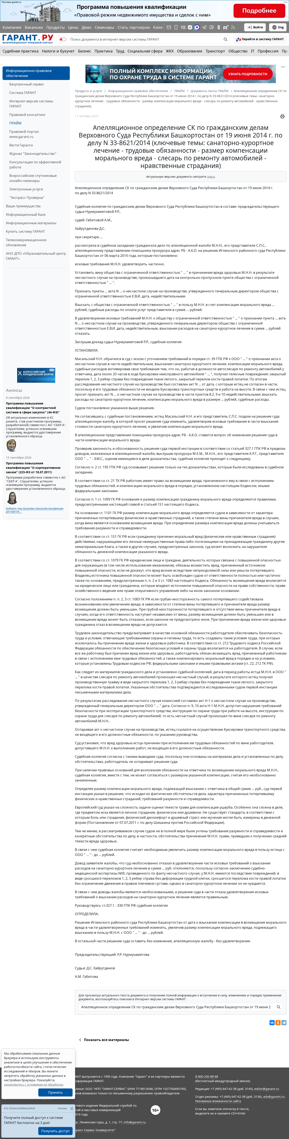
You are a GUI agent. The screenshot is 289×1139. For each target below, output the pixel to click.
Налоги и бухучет (58, 51)
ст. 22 (249, 663)
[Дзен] (190, 27)
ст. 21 (110, 480)
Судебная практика (21, 51)
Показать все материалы (106, 1039)
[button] (259, 39)
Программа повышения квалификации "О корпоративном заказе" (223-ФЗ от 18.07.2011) (33, 467)
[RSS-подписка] (233, 27)
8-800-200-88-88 (206, 1076)
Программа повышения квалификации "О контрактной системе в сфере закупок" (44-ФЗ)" (33, 407)
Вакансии (34, 27)
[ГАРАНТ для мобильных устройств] (176, 27)
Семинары (104, 27)
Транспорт (215, 51)
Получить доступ (55, 1131)
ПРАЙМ (15, 123)
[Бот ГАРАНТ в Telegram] (211, 27)
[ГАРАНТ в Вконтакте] (183, 27)
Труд (120, 51)
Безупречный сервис (26, 84)
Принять (55, 1092)
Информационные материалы (31, 223)
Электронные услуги (26, 189)
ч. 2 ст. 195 (99, 467)
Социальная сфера (145, 51)
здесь (211, 177)
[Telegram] (283, 1022)
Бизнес (84, 51)
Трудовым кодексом (128, 663)
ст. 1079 (112, 560)
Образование (189, 51)
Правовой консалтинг (27, 114)
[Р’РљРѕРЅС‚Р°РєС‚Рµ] (272, 1022)
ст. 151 (111, 536)
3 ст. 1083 (165, 580)
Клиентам (162, 27)
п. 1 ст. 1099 (100, 499)
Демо (86, 27)
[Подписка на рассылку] (168, 27)
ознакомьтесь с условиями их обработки (33, 1085)
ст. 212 (223, 643)
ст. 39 (210, 358)
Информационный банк (26, 214)
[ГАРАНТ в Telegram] (204, 27)
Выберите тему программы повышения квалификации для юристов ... (34, 510)
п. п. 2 (149, 580)
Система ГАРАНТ (22, 92)
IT (252, 51)
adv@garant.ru (274, 1097)
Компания (12, 27)
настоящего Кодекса (181, 504)
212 (258, 663)
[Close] (71, 1108)
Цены (73, 27)
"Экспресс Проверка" (26, 197)
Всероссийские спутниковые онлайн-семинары (33, 178)
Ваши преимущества (23, 206)
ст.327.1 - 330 (112, 905)
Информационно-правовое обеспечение (29, 73)
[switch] (62, 39)
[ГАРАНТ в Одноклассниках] (218, 27)
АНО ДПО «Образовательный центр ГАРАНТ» (36, 256)
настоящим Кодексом (238, 485)
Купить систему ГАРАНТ (25, 231)
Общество (238, 51)
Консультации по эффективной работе (35, 164)
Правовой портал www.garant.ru (24, 134)
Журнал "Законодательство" (32, 153)
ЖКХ (170, 51)
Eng (281, 27)
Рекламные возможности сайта (218, 1101)
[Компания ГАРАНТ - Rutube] (225, 27)
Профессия (268, 51)
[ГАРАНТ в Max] (197, 27)
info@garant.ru (135, 1122)
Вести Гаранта (21, 145)
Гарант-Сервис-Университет (94, 1130)
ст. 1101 (105, 512)
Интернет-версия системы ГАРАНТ (31, 104)
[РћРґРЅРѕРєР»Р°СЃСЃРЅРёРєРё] (278, 1022)
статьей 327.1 (242, 448)
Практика (104, 51)
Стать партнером (134, 27)
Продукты (55, 27)
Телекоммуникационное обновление (26, 242)
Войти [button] (258, 27)
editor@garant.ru (266, 1089)
